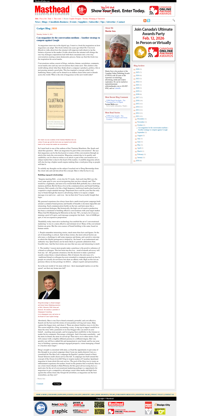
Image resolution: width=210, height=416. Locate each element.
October (140, 125)
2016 (137, 101)
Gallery (78, 394)
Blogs (44, 22)
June (138, 142)
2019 (137, 91)
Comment (40, 383)
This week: (58, 19)
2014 (137, 107)
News (37, 22)
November (140, 122)
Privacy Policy (157, 394)
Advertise (110, 22)
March (139, 151)
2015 (137, 104)
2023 (137, 79)
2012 (137, 113)
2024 (137, 75)
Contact (121, 22)
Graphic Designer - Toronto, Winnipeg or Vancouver (87, 19)
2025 (137, 72)
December (140, 119)
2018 (137, 94)
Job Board (52, 394)
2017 (137, 97)
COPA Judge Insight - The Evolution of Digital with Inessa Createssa (116, 117)
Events (73, 22)
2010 (137, 161)
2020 (137, 88)
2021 (137, 85)
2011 (137, 116)
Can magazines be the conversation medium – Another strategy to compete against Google (153, 129)
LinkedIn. (117, 88)
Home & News (41, 394)
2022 (137, 82)
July (138, 139)
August (139, 136)
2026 (137, 69)
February (140, 154)
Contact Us (169, 394)
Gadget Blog (43, 28)
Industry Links (89, 394)
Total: (50, 19)
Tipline (112, 394)
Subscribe (94, 22)
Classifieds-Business (58, 22)
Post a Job (43, 19)
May (138, 145)
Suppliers (82, 22)
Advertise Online (143, 394)
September (140, 132)
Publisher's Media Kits (125, 394)
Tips (102, 22)
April (139, 148)
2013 (137, 110)
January (140, 157)
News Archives (102, 394)
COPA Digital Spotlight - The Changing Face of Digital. (115, 101)
